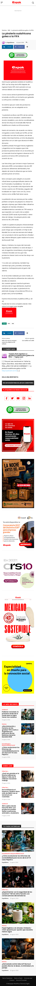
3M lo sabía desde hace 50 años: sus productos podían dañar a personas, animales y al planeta (10, 809)
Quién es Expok (18, 978)
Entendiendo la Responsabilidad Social (8, 744)
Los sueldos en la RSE (28, 340)
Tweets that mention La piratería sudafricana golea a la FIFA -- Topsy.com (21, 355)
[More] (27, 47)
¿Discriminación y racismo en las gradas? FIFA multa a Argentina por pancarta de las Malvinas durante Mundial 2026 (10, 731)
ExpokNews (10, 42)
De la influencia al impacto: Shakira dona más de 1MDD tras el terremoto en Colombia (11, 793)
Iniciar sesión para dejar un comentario (18, 383)
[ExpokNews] (3, 42)
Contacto (12, 980)
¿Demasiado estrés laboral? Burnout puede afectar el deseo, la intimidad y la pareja (18, 966)
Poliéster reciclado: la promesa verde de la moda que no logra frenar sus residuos (10, 714)
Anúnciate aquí (28, 978)
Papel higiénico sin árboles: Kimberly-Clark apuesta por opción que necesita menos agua (17, 930)
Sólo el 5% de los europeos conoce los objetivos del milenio (9, 342)
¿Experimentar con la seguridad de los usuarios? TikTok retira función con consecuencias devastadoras (17, 894)
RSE (9, 30)
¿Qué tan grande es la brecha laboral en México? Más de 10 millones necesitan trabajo (10, 777)
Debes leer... (5, 771)
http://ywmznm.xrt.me (9, 371)
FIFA (9, 323)
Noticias (4, 30)
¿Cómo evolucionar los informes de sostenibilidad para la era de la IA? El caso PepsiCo (10, 750)
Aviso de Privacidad (21, 980)
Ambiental (5, 709)
